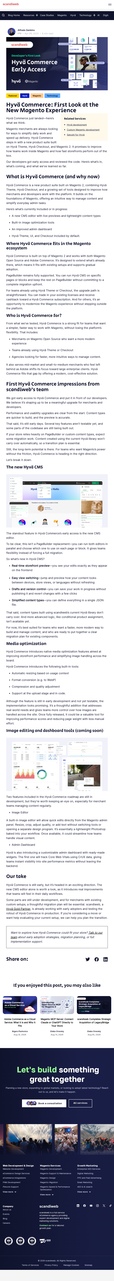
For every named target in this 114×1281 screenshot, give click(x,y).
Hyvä (73, 15)
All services (80, 1102)
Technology (85, 15)
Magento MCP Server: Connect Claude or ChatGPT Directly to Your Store (57, 1022)
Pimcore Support (11, 1187)
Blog (5, 1218)
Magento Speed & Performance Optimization (55, 1188)
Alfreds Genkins (26, 30)
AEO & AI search (84, 1187)
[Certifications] (19, 1241)
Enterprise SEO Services (88, 1169)
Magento (62, 15)
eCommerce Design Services (16, 1173)
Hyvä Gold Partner (18, 909)
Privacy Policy (51, 1265)
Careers (6, 1223)
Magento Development (51, 1169)
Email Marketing (84, 1182)
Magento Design (48, 1178)
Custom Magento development (83, 129)
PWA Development (11, 1182)
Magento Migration (49, 1182)
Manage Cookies (71, 1265)
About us (7, 1209)
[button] (37, 14)
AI (98, 15)
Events (6, 1214)
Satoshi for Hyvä (76, 134)
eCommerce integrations (14, 1178)
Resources (28, 15)
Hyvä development (77, 124)
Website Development (13, 1169)
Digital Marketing (85, 1173)
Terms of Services (30, 1265)
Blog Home (14, 15)
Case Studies (47, 15)
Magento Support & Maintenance (55, 1173)
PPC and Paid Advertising (89, 1178)
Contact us (45, 1225)
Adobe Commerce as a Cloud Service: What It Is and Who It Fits (19, 1022)
